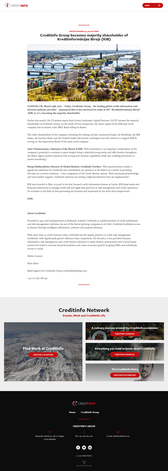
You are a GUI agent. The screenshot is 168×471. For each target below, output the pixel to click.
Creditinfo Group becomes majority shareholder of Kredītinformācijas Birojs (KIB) (84, 37)
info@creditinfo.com (121, 436)
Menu (147, 5)
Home (72, 412)
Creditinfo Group (90, 412)
